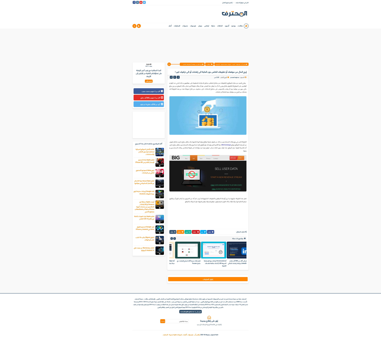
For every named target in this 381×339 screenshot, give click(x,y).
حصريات (185, 25)
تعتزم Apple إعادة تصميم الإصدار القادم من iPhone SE (144, 161)
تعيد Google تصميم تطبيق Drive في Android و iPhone (145, 228)
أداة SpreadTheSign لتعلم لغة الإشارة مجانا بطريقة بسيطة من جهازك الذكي (183, 262)
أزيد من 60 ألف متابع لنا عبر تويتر (150, 104)
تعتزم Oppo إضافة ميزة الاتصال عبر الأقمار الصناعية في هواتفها (144, 182)
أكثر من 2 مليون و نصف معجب (151, 91)
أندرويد (227, 25)
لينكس (206, 25)
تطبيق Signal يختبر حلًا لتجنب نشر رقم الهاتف (145, 238)
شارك (209, 231)
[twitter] (144, 2)
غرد (202, 231)
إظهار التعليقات (208, 279)
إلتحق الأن (149, 81)
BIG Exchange (226, 144)
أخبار (170, 25)
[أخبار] (167, 2)
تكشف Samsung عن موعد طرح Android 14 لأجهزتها (144, 249)
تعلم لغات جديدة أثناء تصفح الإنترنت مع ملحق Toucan (209, 262)
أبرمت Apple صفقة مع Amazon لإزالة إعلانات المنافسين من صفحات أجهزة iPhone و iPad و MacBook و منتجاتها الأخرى (144, 206)
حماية (213, 25)
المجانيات (177, 25)
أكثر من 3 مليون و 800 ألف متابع (150, 97)
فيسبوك (193, 25)
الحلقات (219, 25)
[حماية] (147, 2)
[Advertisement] (190, 44)
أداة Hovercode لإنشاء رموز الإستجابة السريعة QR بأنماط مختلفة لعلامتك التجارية (235, 263)
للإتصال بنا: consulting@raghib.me (190, 311)
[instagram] (137, 2)
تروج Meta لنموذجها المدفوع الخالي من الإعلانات (145, 171)
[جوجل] (154, 2)
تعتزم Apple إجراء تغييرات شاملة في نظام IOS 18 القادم (144, 217)
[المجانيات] (164, 2)
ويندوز (233, 25)
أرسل (187, 231)
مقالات (240, 25)
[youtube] (140, 2)
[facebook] (134, 2)
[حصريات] (161, 2)
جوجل (200, 25)
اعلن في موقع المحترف (242, 2)
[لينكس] (151, 2)
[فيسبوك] (157, 2)
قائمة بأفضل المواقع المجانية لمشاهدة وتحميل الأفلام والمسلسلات (145, 151)
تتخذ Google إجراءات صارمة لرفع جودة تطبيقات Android (144, 192)
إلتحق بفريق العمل (227, 2)
